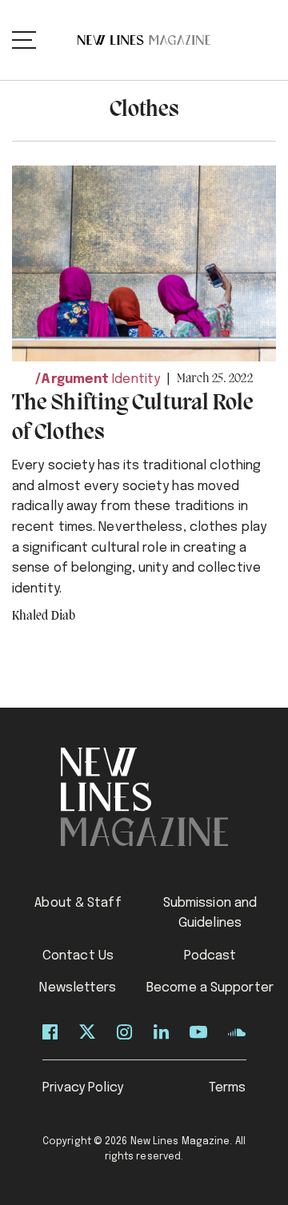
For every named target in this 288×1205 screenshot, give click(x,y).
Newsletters (77, 988)
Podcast (210, 956)
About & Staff (77, 903)
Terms (227, 1088)
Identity (136, 379)
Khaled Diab (43, 616)
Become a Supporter (210, 988)
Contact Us (78, 956)
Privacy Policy (82, 1088)
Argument (75, 379)
